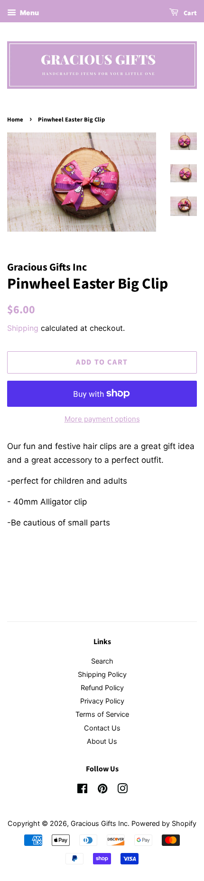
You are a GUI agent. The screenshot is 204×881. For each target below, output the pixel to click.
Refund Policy (102, 688)
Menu (29, 13)
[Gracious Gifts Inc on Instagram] (122, 790)
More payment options (102, 418)
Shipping (22, 328)
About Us (102, 741)
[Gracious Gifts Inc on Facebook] (82, 790)
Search (102, 661)
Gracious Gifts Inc (99, 823)
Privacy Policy (102, 701)
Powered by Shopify (163, 823)
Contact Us (102, 728)
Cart (189, 13)
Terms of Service (102, 714)
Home (15, 119)
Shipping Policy (102, 674)
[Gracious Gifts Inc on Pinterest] (102, 790)
